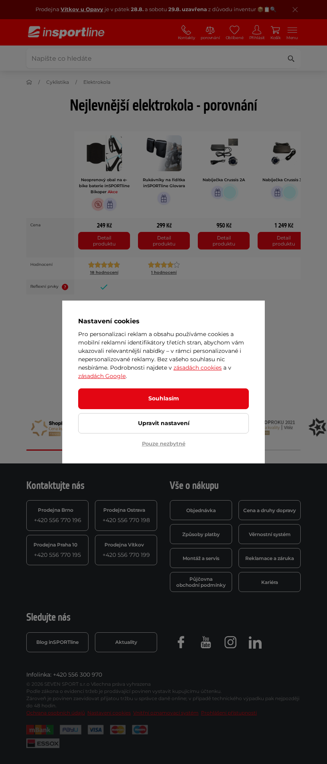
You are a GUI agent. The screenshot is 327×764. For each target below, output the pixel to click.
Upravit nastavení (163, 423)
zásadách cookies (197, 367)
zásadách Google (102, 376)
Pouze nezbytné (163, 443)
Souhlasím (163, 398)
